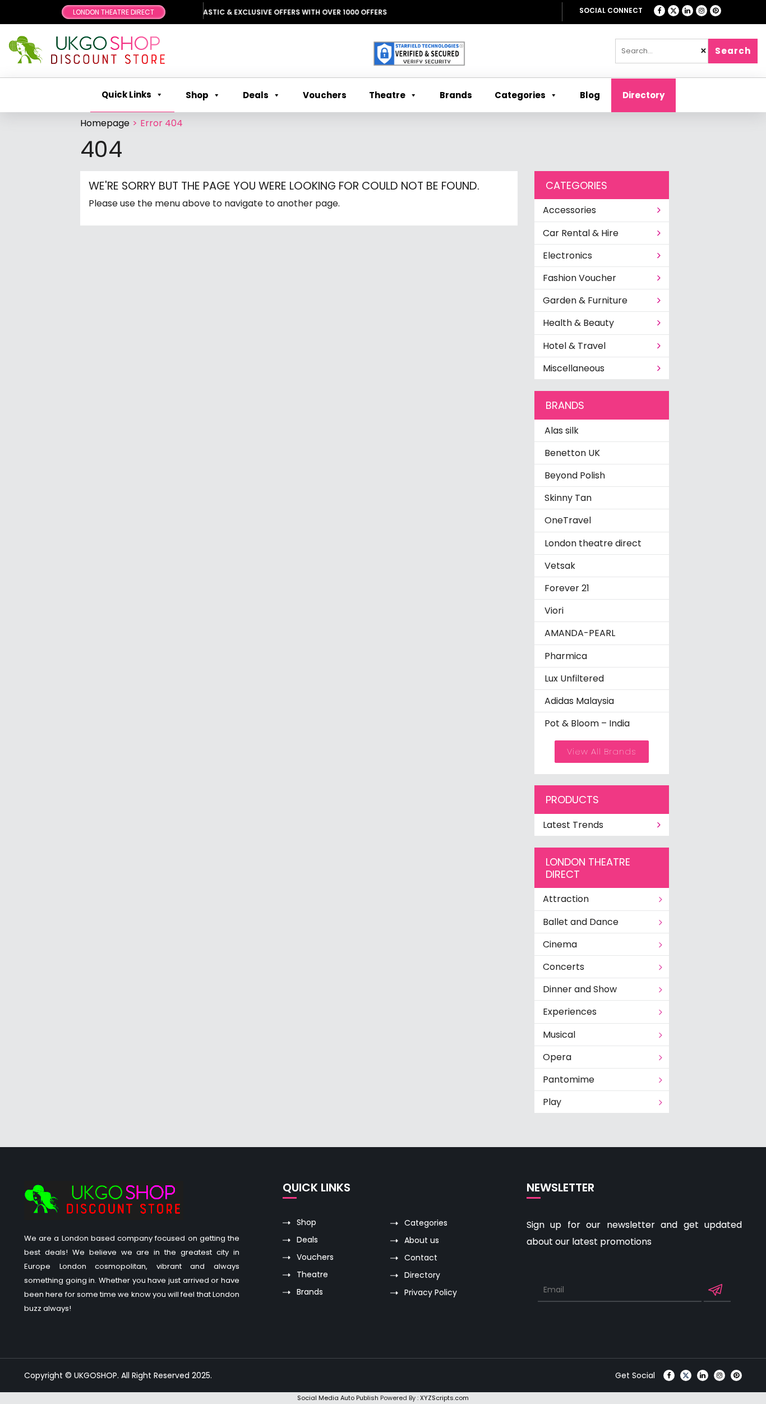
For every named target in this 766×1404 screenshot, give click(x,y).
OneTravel (567, 520)
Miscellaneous (574, 368)
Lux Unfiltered (574, 678)
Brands (310, 1292)
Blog (590, 95)
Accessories (569, 210)
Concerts (563, 966)
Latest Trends (573, 824)
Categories (520, 95)
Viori (554, 610)
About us (421, 1240)
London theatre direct (593, 543)
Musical (559, 1034)
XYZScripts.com (444, 1397)
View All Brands (601, 751)
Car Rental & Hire (581, 233)
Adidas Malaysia (579, 700)
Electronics (567, 255)
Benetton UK (572, 452)
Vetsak (559, 565)
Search (733, 51)
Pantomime (568, 1079)
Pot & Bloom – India (587, 723)
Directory (643, 95)
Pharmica (565, 656)
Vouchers (315, 1257)
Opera (557, 1057)
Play (552, 1101)
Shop (197, 95)
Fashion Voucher (579, 277)
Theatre (387, 95)
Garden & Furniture (585, 300)
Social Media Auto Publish (338, 1397)
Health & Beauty (578, 322)
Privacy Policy (430, 1292)
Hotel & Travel (574, 345)
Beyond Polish (574, 475)
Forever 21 (566, 588)
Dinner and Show (580, 989)
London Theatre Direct (113, 12)
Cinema (560, 944)
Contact (420, 1258)
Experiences (570, 1011)
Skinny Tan (568, 497)
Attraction (566, 898)
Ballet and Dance (581, 921)
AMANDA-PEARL (579, 633)
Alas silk (561, 430)
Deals (307, 1240)
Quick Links (126, 94)
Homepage (105, 123)
